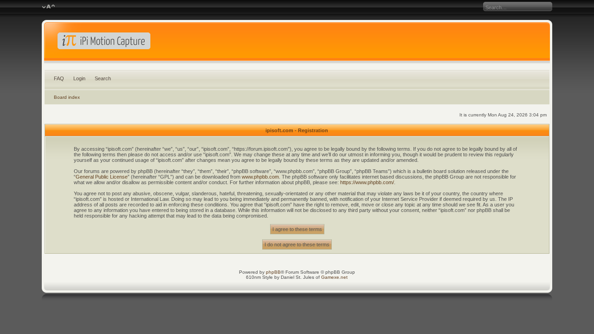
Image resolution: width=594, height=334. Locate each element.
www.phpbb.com (260, 177)
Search (103, 78)
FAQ (59, 78)
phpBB (273, 272)
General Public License (102, 177)
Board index (67, 97)
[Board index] (297, 43)
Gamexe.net (334, 277)
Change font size (48, 7)
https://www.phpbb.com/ (367, 182)
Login (79, 78)
